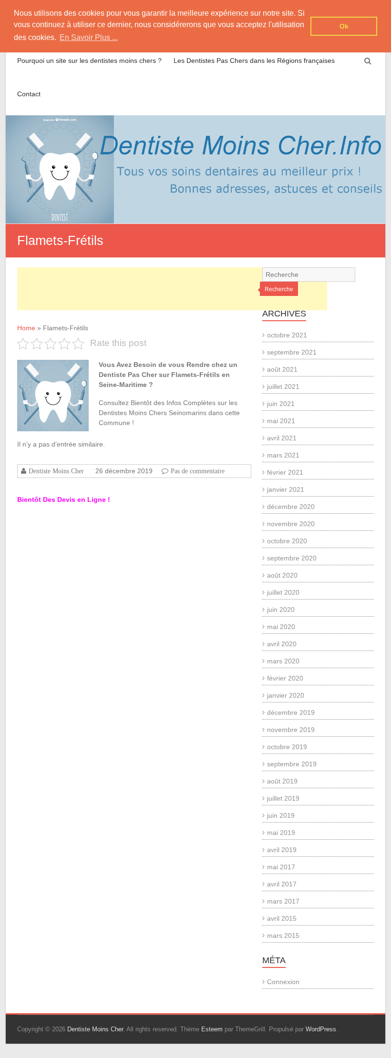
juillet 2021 (283, 386)
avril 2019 (282, 850)
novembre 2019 (291, 729)
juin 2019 (281, 815)
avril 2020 (282, 644)
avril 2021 (282, 438)
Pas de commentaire (198, 471)
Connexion (283, 982)
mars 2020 (283, 661)
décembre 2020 (291, 506)
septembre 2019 (292, 764)
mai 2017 (281, 867)
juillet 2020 (283, 592)
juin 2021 (281, 403)
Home (26, 328)
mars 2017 (283, 901)
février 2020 (285, 678)
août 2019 (282, 781)
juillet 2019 (283, 798)
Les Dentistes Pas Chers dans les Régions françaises (254, 60)
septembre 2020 (292, 558)
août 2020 (282, 575)
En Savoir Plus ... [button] (89, 37)
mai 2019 (281, 832)
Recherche (279, 289)
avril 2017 (282, 884)
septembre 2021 (292, 352)
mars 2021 (283, 455)
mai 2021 (281, 421)
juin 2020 (281, 609)
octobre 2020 (287, 541)
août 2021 (282, 369)
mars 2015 (283, 935)
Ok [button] (344, 26)
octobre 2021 (287, 335)
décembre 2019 (291, 712)
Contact (29, 94)
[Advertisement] (172, 288)
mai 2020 (281, 627)
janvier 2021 (285, 489)
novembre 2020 (291, 524)
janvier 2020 (285, 695)
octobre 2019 (287, 747)
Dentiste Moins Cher (56, 471)
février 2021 (285, 472)
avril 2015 (282, 918)
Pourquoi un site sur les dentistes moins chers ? (89, 60)
